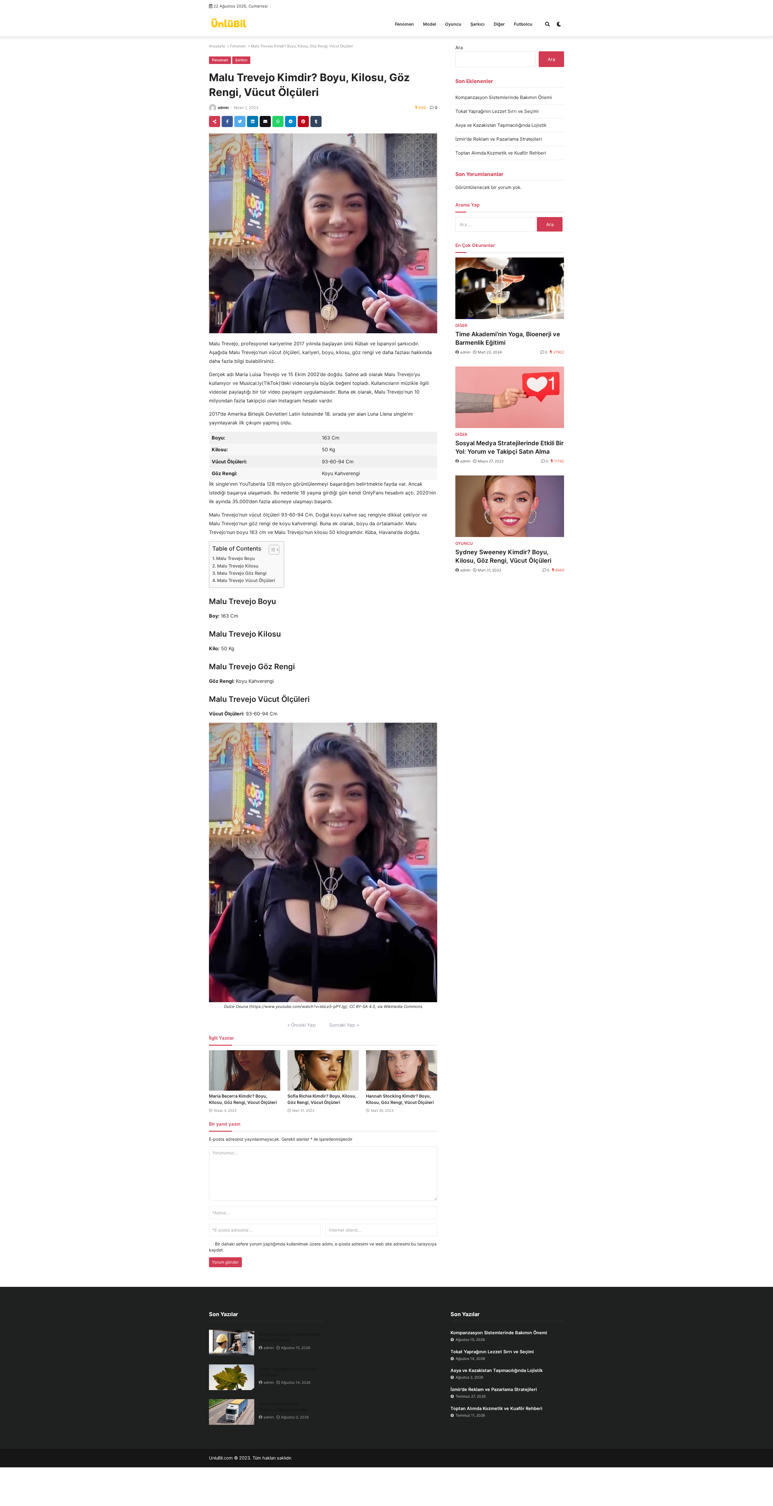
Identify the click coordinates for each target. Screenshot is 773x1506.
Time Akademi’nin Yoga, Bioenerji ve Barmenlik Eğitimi (507, 338)
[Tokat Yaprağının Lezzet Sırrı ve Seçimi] (231, 1377)
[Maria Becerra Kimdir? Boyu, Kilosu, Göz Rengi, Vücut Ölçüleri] (244, 1070)
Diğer (499, 24)
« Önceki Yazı (301, 1025)
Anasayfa (217, 46)
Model (429, 24)
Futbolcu (523, 24)
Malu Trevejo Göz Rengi (242, 573)
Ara (459, 47)
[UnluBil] (228, 23)
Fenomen (404, 24)
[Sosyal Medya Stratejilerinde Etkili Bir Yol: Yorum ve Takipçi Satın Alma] (509, 397)
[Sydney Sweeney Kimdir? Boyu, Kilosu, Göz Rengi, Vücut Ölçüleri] (509, 506)
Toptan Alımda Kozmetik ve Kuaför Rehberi (500, 153)
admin (223, 107)
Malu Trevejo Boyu (235, 558)
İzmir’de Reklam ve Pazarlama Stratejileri (498, 139)
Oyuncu (453, 24)
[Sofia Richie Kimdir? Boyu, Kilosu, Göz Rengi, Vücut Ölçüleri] (323, 1070)
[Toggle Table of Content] (271, 550)
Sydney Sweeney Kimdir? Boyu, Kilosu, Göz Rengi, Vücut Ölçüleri (503, 556)
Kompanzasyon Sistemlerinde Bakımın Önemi (503, 97)
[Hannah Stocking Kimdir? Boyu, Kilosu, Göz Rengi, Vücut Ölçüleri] (401, 1070)
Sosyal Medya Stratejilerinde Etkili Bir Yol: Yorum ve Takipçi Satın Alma (509, 447)
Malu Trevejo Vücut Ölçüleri (246, 580)
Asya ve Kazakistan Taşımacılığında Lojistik (501, 125)
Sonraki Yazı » (344, 1025)
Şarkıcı (477, 24)
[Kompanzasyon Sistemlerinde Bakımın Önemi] (231, 1342)
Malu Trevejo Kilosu (237, 565)
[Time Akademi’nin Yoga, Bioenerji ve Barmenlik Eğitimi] (509, 288)
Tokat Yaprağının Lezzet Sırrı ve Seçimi (497, 111)
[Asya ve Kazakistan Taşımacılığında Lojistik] (231, 1412)
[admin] (212, 107)
